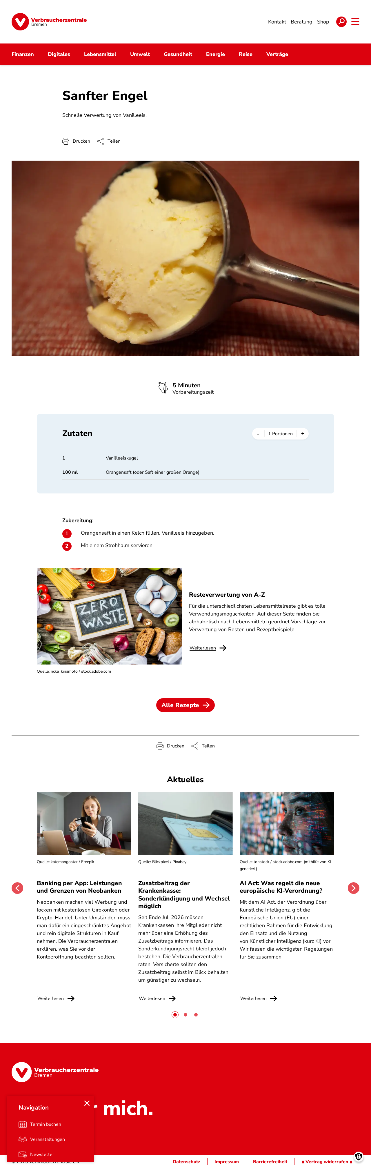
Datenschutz (186, 1162)
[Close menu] (86, 1103)
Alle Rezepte (180, 705)
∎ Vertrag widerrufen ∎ (326, 1162)
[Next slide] (353, 888)
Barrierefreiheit (270, 1162)
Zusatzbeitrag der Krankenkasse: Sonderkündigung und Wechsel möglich (184, 894)
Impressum (226, 1162)
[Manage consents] (359, 1157)
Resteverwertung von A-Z (227, 595)
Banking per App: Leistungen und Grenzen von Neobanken (79, 887)
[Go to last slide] (17, 888)
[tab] (175, 1014)
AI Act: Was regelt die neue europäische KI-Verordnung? (282, 887)
